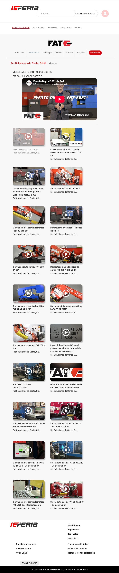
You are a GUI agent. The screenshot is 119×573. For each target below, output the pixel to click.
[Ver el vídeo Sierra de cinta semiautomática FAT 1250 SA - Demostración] (29, 489)
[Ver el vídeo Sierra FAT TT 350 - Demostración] (29, 371)
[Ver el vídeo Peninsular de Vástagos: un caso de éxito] (66, 215)
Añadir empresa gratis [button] (83, 13)
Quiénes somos (23, 548)
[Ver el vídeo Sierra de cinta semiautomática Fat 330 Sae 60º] (29, 215)
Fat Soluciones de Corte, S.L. (66, 154)
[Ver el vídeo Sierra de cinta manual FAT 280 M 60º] (29, 332)
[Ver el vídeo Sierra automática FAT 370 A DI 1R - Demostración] (66, 411)
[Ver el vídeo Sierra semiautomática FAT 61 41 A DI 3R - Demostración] (29, 411)
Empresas (52, 28)
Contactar (95, 52)
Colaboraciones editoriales (81, 553)
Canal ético (73, 538)
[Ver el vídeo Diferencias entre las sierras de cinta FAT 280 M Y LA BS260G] (66, 371)
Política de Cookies (77, 548)
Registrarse (73, 529)
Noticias (69, 52)
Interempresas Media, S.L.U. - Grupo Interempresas (64, 569)
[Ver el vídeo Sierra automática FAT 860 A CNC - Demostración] (66, 450)
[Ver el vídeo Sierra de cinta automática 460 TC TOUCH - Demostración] (29, 450)
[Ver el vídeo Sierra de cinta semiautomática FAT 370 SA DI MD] (66, 293)
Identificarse (74, 525)
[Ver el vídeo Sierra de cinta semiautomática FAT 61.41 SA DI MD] (29, 293)
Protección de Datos (77, 544)
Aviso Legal (21, 553)
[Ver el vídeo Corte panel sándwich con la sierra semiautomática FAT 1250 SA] (66, 136)
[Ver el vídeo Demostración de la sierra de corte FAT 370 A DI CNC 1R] (66, 254)
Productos (39, 28)
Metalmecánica (20, 27)
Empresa (81, 52)
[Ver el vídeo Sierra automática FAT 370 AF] (66, 176)
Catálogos (66, 28)
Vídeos (78, 28)
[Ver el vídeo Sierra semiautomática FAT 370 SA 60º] (29, 254)
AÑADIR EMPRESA (29, 563)
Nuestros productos (26, 544)
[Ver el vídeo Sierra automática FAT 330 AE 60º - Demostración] (66, 489)
